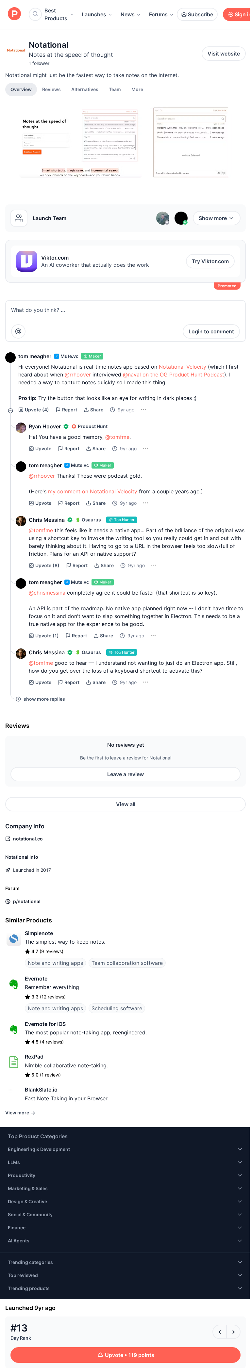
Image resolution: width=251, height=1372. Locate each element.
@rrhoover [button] (78, 374)
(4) (37, 409)
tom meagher (34, 356)
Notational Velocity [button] (182, 366)
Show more (213, 218)
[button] (137, 89)
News (128, 14)
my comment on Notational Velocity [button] (92, 491)
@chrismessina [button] (47, 592)
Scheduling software (117, 1008)
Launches (94, 14)
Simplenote (39, 933)
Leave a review (125, 774)
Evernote (36, 978)
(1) (47, 635)
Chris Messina (47, 520)
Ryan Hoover (45, 426)
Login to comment (211, 331)
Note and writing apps (55, 963)
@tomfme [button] (117, 437)
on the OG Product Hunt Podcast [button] (183, 374)
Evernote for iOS (45, 1024)
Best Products (55, 14)
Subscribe (200, 14)
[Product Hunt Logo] (14, 14)
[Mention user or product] (18, 331)
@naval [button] (132, 374)
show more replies (44, 699)
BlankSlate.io (41, 1089)
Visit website (224, 53)
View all (125, 804)
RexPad (34, 1056)
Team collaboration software (127, 963)
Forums (158, 14)
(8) (47, 565)
